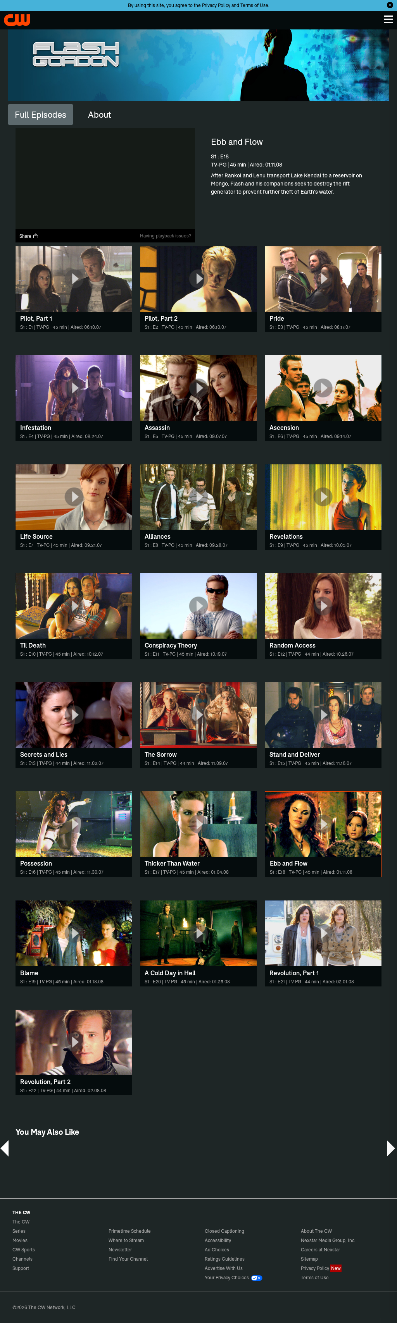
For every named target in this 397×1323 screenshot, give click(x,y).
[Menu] (388, 19)
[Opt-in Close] (390, 5)
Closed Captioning (224, 1231)
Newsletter (120, 1250)
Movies (20, 1240)
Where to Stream (126, 1240)
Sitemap (309, 1259)
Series (19, 1231)
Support (20, 1268)
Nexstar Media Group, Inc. (328, 1240)
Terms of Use (254, 5)
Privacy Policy (216, 5)
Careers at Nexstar (320, 1250)
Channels (22, 1259)
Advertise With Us (224, 1268)
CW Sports (23, 1250)
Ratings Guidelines (225, 1259)
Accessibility (218, 1240)
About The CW (316, 1231)
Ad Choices (217, 1250)
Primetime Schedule (130, 1231)
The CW (13, 18)
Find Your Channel (128, 1259)
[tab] (40, 114)
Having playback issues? (165, 236)
